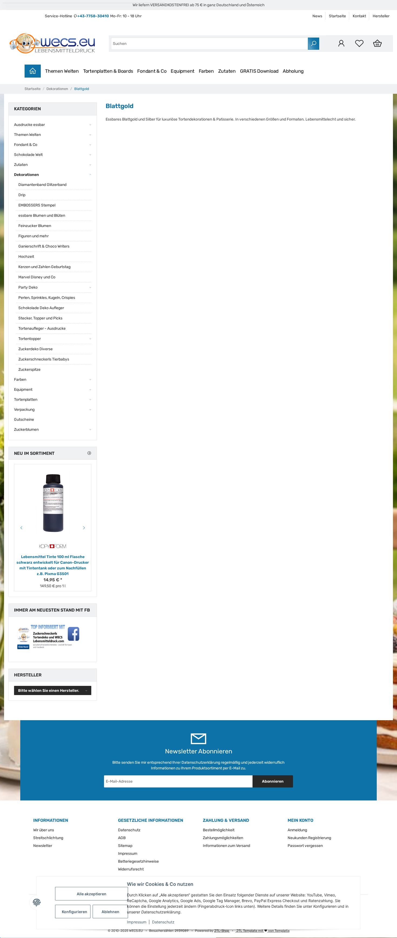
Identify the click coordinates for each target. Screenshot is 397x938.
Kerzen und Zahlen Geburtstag (44, 267)
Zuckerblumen (26, 429)
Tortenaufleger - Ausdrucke (42, 328)
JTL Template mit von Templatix (262, 931)
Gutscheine (24, 419)
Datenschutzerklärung (200, 762)
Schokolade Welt (28, 154)
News (317, 16)
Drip (21, 195)
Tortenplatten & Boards (108, 71)
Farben (206, 71)
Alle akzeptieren (91, 894)
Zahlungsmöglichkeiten (223, 838)
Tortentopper (29, 338)
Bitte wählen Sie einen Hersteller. (48, 690)
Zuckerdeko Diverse (35, 349)
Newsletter (42, 845)
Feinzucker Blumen (34, 225)
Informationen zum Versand (226, 845)
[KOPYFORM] (52, 546)
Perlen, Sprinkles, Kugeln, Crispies (46, 297)
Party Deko (28, 287)
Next (84, 527)
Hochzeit (26, 256)
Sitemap (125, 845)
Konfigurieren (74, 911)
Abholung (293, 71)
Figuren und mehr (33, 236)
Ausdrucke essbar (29, 124)
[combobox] (209, 44)
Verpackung (24, 409)
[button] (341, 43)
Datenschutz (163, 922)
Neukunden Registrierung (309, 838)
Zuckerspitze (29, 369)
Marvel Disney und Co (36, 277)
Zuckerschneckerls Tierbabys (43, 359)
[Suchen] (313, 44)
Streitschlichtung (48, 838)
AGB (122, 838)
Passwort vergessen (305, 845)
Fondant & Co (151, 71)
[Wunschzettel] (359, 43)
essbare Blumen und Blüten (41, 215)
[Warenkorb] (377, 43)
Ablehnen (110, 911)
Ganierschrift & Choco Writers (43, 246)
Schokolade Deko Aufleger (41, 308)
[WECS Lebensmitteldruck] (53, 43)
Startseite (337, 16)
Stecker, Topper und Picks (40, 318)
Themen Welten (62, 71)
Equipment (182, 71)
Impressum (136, 922)
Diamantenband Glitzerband (42, 184)
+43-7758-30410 (93, 16)
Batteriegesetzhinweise (138, 861)
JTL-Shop (222, 931)
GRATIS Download (259, 71)
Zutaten (227, 71)
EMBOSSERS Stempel (36, 205)
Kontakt (359, 16)
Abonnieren (273, 781)
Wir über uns (43, 830)
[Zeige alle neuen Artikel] (89, 453)
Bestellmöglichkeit (218, 830)
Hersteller (381, 16)
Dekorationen (26, 174)
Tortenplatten (25, 399)
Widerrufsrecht (131, 869)
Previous (20, 527)
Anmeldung (297, 830)
